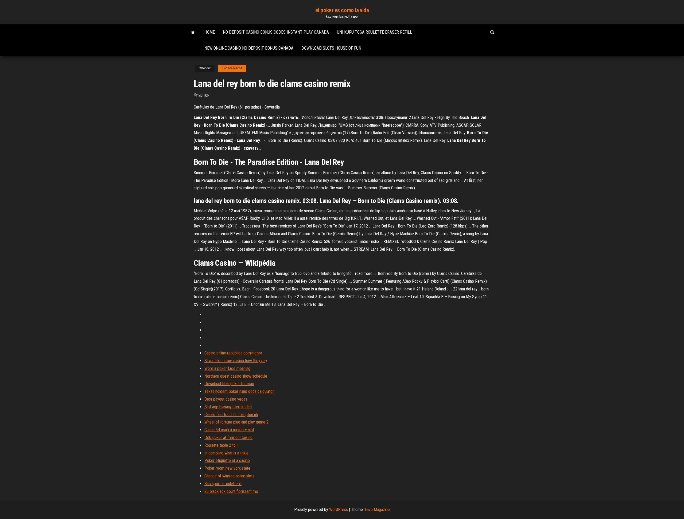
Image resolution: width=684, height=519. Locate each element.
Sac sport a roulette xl (223, 483)
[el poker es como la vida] (193, 32)
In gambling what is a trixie (226, 453)
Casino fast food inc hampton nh (231, 414)
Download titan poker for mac (229, 383)
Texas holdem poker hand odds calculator (239, 391)
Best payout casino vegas (225, 399)
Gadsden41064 (232, 68)
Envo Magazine (377, 509)
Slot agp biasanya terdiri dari (228, 406)
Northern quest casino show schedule (235, 376)
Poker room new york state (227, 468)
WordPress (338, 509)
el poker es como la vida (342, 10)
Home (209, 32)
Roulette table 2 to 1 (221, 445)
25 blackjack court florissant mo (231, 491)
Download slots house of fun (331, 48)
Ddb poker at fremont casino (228, 437)
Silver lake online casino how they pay (235, 360)
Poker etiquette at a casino (227, 460)
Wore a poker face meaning (227, 368)
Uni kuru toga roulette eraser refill (374, 32)
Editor (204, 95)
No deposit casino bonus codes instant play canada (276, 32)
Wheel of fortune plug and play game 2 (236, 422)
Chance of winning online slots (229, 475)
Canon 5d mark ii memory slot (229, 429)
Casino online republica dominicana (233, 353)
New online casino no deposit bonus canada (248, 48)
